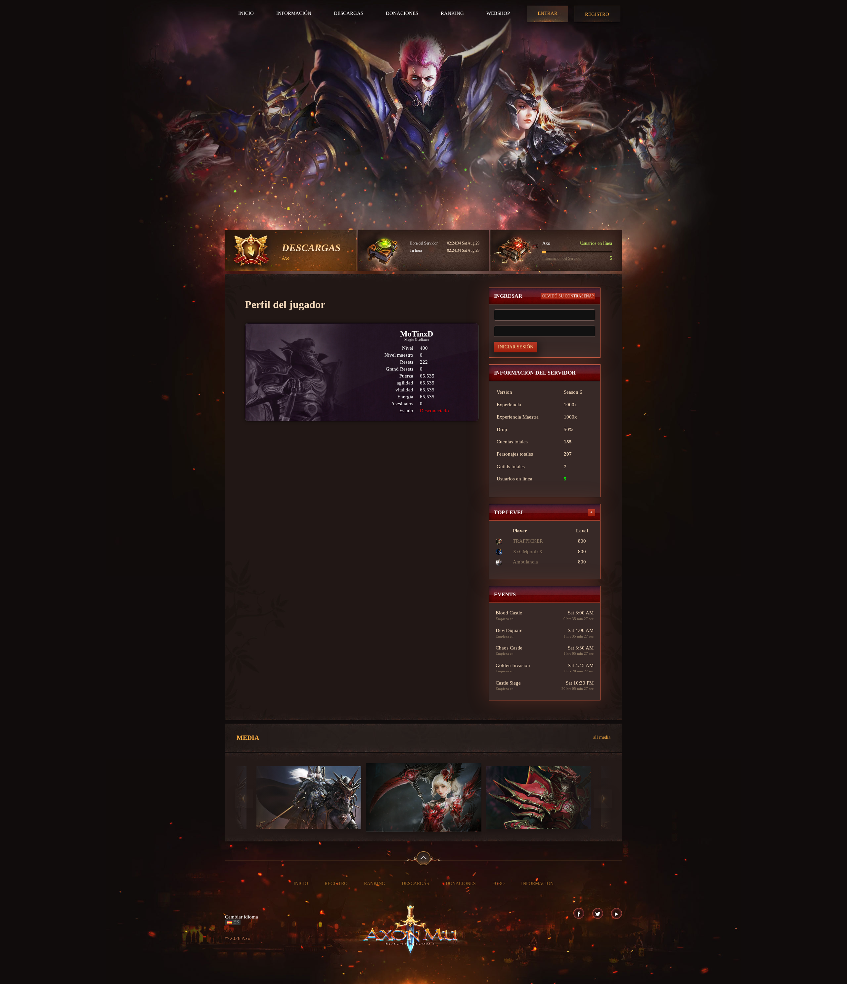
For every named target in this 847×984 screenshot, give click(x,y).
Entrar (547, 13)
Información (293, 13)
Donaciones (402, 13)
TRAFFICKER (528, 541)
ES (235, 921)
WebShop (498, 13)
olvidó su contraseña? (568, 296)
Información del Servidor (562, 258)
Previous (244, 798)
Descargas (348, 13)
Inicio (246, 13)
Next (603, 798)
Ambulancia (525, 561)
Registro (597, 14)
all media (601, 737)
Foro (498, 883)
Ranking (452, 13)
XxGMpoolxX (528, 551)
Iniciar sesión (515, 346)
